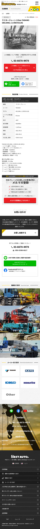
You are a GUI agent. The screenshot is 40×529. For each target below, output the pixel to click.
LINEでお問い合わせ (12, 84)
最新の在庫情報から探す (12, 474)
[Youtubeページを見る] (28, 411)
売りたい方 (12, 495)
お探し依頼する (20, 232)
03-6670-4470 (21, 60)
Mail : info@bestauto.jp (21, 431)
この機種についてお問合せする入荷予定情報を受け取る (20, 68)
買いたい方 (12, 491)
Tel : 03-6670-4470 (21, 422)
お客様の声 (5, 509)
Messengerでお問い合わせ (29, 84)
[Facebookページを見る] (37, 9)
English (26, 463)
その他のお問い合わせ (9, 504)
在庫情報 (7, 13)
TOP (3, 13)
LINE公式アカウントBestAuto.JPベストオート (20, 263)
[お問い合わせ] (31, 9)
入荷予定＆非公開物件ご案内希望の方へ (14, 487)
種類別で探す (8, 478)
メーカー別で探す (10, 482)
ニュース (17, 519)
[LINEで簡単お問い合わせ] (34, 9)
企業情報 (4, 513)
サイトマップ (30, 519)
